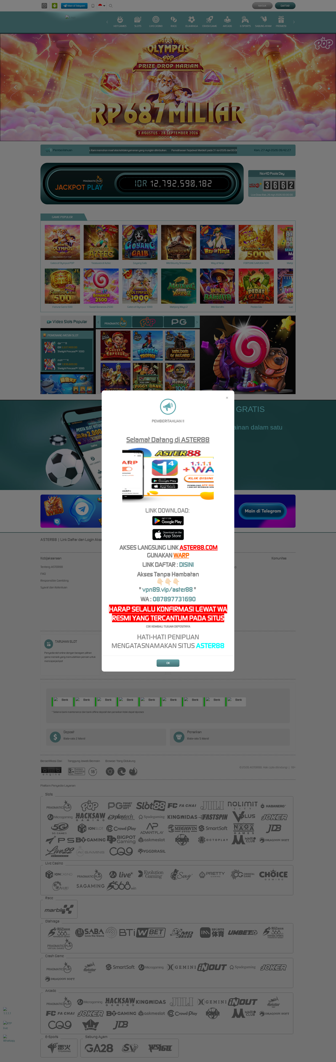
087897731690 (174, 599)
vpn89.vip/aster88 (167, 589)
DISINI (186, 564)
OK (168, 663)
